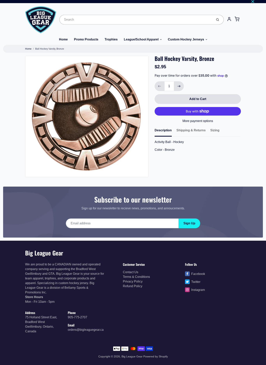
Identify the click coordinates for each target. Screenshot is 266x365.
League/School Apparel (141, 39)
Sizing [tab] (214, 130)
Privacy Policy (133, 281)
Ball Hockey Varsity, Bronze (49, 48)
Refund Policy (132, 286)
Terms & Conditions (136, 276)
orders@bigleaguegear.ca (86, 329)
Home (63, 39)
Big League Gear (44, 252)
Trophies (111, 39)
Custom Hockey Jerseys (186, 39)
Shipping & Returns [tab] (191, 130)
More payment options (197, 121)
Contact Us (130, 272)
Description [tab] (163, 130)
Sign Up (189, 223)
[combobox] (135, 20)
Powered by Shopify (155, 356)
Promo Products (86, 39)
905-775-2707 (77, 317)
